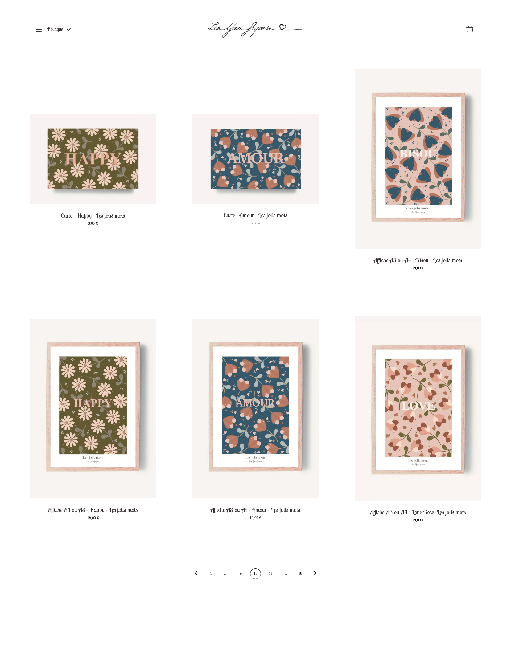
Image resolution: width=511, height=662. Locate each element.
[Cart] (470, 31)
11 (270, 573)
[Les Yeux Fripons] (255, 29)
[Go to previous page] (196, 574)
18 (300, 573)
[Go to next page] (315, 574)
